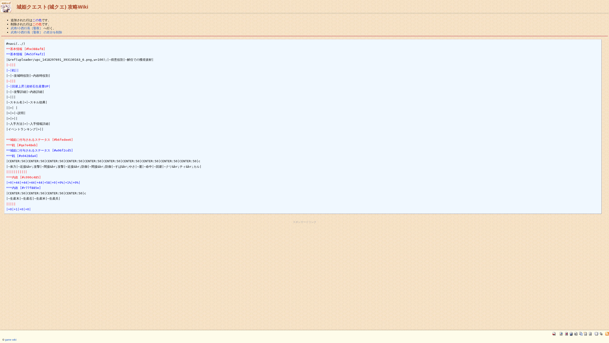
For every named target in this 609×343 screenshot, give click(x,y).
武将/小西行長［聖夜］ (27, 28)
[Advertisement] (304, 234)
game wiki (10, 339)
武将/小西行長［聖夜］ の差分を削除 (36, 32)
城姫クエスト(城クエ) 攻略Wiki (52, 7)
